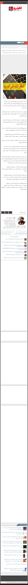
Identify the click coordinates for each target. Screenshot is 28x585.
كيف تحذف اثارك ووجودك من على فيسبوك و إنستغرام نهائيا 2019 (13, 242)
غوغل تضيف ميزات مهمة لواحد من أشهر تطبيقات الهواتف (13, 554)
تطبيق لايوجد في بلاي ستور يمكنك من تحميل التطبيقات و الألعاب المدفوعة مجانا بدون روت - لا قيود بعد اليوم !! (13, 560)
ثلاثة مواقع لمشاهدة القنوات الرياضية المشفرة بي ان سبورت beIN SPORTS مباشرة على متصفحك (13, 528)
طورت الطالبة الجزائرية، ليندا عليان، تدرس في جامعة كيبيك (17, 563)
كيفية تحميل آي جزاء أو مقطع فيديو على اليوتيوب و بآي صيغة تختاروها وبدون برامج (13, 537)
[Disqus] (14, 278)
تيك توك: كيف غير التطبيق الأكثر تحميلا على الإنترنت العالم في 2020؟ (12, 546)
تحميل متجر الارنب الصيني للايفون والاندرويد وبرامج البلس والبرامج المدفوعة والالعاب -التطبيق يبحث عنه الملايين (13, 551)
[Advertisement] (14, 26)
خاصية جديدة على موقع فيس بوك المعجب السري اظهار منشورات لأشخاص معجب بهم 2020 (13, 569)
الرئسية (22, 47)
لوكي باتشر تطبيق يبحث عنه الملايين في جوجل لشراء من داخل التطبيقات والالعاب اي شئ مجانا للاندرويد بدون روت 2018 (12, 542)
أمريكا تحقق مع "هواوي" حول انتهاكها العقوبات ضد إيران (14, 238)
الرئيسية (25, 47)
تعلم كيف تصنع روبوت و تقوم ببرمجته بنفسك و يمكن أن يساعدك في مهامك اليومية (12, 533)
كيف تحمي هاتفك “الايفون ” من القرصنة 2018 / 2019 (15, 254)
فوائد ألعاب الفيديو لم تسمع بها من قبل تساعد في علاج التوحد (13, 257)
